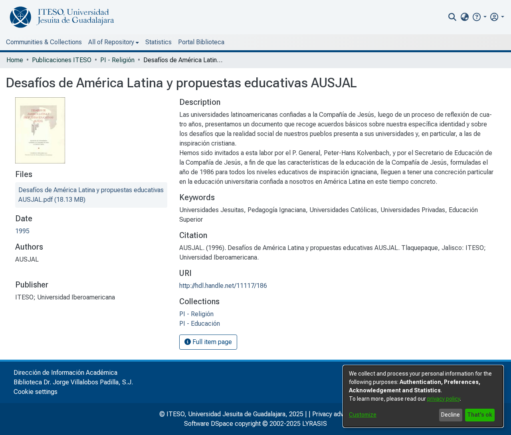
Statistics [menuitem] (158, 42)
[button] (479, 17)
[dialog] (423, 396)
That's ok (479, 414)
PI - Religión (117, 60)
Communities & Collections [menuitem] (44, 42)
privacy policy (443, 399)
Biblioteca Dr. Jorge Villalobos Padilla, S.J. (73, 382)
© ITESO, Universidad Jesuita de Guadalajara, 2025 (231, 414)
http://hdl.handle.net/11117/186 (223, 285)
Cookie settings (35, 392)
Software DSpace (208, 423)
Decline (450, 414)
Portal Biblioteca (201, 42)
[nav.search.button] (453, 17)
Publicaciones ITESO (61, 60)
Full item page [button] (211, 342)
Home (14, 60)
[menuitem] (464, 17)
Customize (362, 414)
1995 (22, 231)
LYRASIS (314, 423)
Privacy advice (332, 414)
